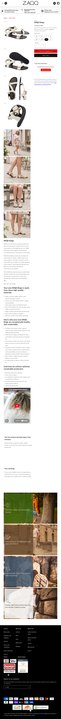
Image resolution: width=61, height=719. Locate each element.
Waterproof (31, 647)
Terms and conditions (7, 646)
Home (5, 18)
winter (29, 650)
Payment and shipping (7, 636)
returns (6, 654)
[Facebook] (30, 711)
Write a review (46, 70)
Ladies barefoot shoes (32, 633)
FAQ (17, 635)
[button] (5, 3)
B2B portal (19, 642)
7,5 (42, 39)
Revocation (7, 632)
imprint (6, 641)
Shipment (51, 29)
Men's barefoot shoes (32, 639)
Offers (29, 643)
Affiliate (18, 646)
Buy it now (46, 55)
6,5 (36, 39)
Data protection (8, 650)
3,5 (36, 36)
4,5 (42, 36)
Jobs (17, 639)
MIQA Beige (12, 18)
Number (37, 42)
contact (18, 632)
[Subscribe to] (28, 687)
